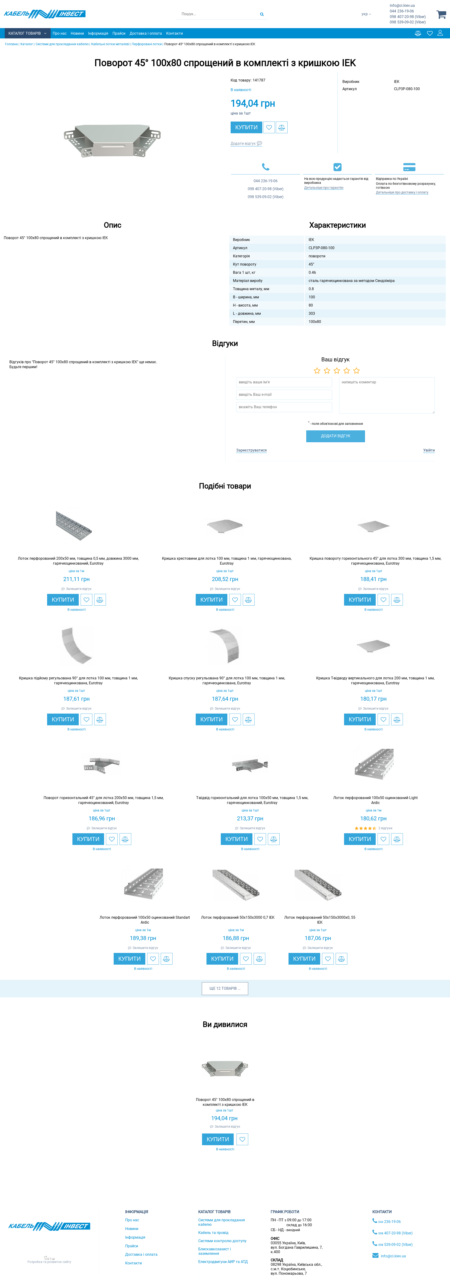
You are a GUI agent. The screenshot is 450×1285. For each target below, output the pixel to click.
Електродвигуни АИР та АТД (223, 1261)
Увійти (429, 450)
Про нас (60, 33)
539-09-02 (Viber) (408, 22)
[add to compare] (282, 127)
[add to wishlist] (269, 127)
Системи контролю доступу (222, 1241)
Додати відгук (243, 143)
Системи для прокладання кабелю (221, 1222)
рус (365, 19)
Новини (77, 33)
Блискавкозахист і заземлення (214, 1251)
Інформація (98, 33)
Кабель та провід (213, 1232)
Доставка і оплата (146, 33)
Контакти (174, 33)
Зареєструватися (251, 450)
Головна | (12, 44)
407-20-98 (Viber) (408, 17)
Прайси (118, 33)
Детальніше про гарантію (323, 187)
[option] (112, 141)
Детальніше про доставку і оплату (402, 192)
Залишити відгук (79, 589)
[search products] (262, 14)
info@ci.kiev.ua (393, 1256)
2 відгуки (385, 828)
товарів (229, 988)
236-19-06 (402, 11)
